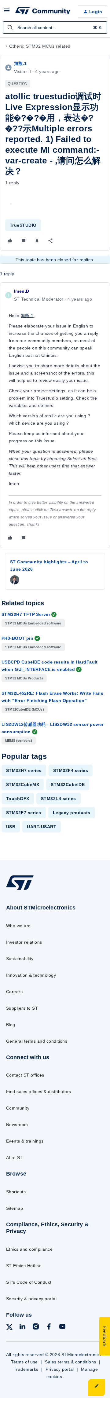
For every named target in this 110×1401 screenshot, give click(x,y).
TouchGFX (17, 798)
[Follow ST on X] (9, 1328)
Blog (10, 1024)
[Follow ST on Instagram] (35, 1327)
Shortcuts (16, 1191)
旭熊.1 (20, 63)
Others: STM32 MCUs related (39, 46)
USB (10, 826)
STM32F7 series (23, 812)
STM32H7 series (24, 770)
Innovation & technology (31, 975)
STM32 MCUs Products (24, 678)
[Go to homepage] (20, 889)
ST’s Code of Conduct (29, 1282)
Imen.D (21, 291)
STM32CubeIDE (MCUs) (24, 709)
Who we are (18, 925)
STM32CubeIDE (68, 784)
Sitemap (14, 1208)
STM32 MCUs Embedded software (33, 623)
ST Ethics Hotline (24, 1265)
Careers (14, 991)
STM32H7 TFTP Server (26, 614)
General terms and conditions (36, 1041)
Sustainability (20, 958)
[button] (6, 12)
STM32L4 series (58, 798)
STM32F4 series (70, 770)
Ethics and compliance (29, 1249)
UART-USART (41, 826)
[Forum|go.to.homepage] (41, 12)
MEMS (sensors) (18, 740)
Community (17, 1108)
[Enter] (10, 27)
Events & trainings (25, 1141)
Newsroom (17, 1124)
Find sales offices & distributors (38, 1091)
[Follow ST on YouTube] (62, 1327)
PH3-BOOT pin (17, 638)
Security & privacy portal (31, 1298)
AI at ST (14, 1157)
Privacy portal (60, 1369)
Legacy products (71, 812)
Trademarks (26, 1369)
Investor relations (24, 942)
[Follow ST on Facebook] (49, 1327)
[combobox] (55, 27)
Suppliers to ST (22, 1008)
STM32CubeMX (22, 784)
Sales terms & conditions (70, 1361)
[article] (55, 415)
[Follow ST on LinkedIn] (22, 1327)
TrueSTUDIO (23, 225)
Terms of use (24, 1361)
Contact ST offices (25, 1075)
